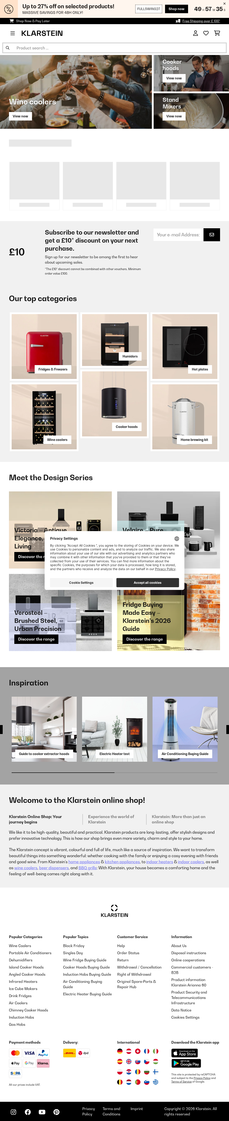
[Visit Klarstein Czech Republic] (146, 1061)
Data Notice (181, 1010)
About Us (179, 945)
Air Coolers (18, 1003)
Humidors (130, 356)
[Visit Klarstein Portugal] (137, 1082)
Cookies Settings (185, 1017)
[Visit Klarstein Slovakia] (137, 1061)
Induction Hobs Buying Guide (87, 974)
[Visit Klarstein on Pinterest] (56, 1112)
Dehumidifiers (20, 960)
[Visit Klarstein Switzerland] (137, 1051)
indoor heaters (159, 861)
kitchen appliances (122, 861)
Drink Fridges (20, 996)
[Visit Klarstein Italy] (155, 1051)
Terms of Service (181, 1081)
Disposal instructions (188, 953)
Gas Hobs (17, 1024)
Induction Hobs (21, 1017)
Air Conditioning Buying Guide (185, 754)
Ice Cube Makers (23, 988)
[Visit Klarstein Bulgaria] (146, 1071)
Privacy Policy (202, 1078)
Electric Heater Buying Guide (87, 994)
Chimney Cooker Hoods (28, 1010)
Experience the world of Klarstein (111, 819)
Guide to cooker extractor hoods (44, 754)
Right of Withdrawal (134, 974)
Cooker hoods (127, 427)
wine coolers (25, 867)
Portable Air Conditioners (30, 953)
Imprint (137, 1108)
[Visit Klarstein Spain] (120, 1061)
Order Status (128, 953)
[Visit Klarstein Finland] (155, 1071)
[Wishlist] (206, 33)
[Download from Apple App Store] (184, 1053)
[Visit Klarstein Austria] (128, 1051)
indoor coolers (191, 861)
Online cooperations (188, 960)
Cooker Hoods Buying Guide (86, 967)
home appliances (84, 861)
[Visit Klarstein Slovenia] (146, 1082)
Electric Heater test (115, 754)
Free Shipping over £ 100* (201, 21)
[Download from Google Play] (186, 1063)
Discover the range (36, 556)
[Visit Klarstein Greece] (155, 1082)
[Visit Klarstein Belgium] (120, 1082)
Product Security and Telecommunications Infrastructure (189, 997)
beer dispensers (54, 867)
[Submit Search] (7, 48)
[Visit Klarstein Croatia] (128, 1071)
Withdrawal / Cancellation (139, 967)
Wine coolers (57, 440)
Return (123, 960)
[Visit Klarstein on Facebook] (27, 1112)
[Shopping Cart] (217, 33)
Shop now (176, 9)
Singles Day (73, 953)
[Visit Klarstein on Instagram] (13, 1112)
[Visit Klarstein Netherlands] (128, 1082)
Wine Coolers (20, 945)
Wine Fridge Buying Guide (84, 960)
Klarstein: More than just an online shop (179, 819)
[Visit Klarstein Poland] (120, 1071)
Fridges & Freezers (53, 369)
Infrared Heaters (23, 981)
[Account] (195, 33)
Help (121, 945)
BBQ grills (87, 867)
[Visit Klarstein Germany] (120, 1051)
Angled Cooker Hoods (27, 974)
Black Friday (73, 945)
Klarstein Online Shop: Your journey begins (35, 819)
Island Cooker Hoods (26, 967)
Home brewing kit (194, 440)
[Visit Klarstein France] (146, 1051)
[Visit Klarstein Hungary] (155, 1061)
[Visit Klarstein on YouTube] (42, 1112)
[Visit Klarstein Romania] (137, 1071)
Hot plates (200, 369)
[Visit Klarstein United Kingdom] (128, 1061)
